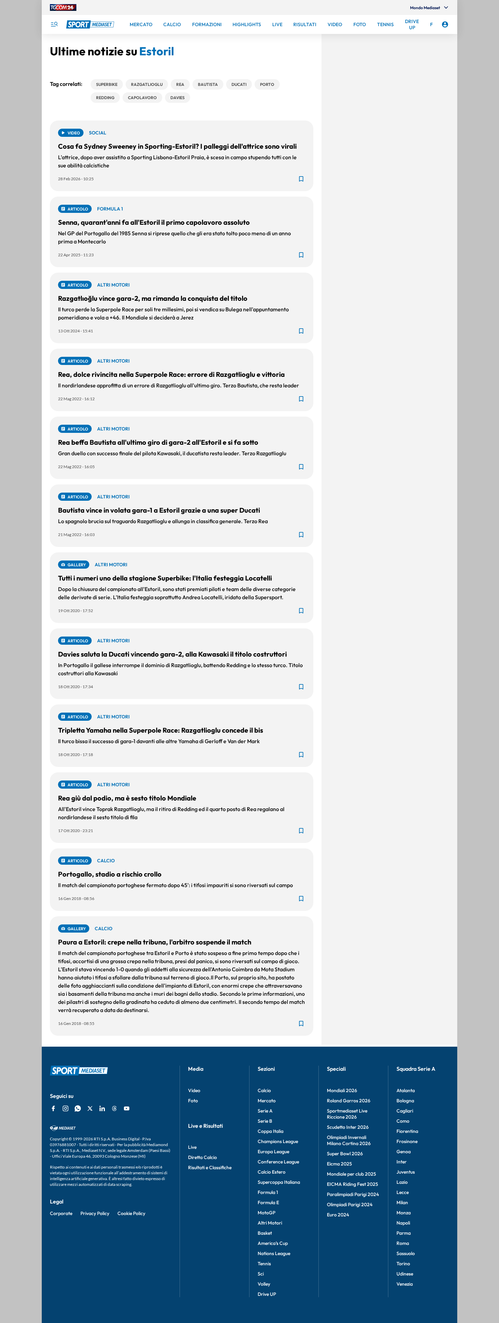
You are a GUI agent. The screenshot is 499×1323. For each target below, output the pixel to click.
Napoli (403, 1223)
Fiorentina (407, 1131)
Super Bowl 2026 (345, 1154)
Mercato (267, 1101)
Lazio (402, 1182)
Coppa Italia (270, 1131)
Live (192, 1147)
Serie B (265, 1121)
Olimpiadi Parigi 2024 (349, 1204)
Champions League (278, 1141)
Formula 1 (268, 1192)
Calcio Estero (271, 1172)
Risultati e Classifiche (210, 1167)
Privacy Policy (94, 1213)
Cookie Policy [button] (131, 1213)
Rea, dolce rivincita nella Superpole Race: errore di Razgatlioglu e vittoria (171, 374)
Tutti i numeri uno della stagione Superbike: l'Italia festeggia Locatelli (165, 578)
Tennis (264, 1264)
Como (402, 1121)
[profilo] (445, 24)
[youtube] (126, 1108)
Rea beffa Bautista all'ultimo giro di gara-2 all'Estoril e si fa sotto (158, 442)
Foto (193, 1101)
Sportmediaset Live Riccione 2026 (347, 1114)
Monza (403, 1213)
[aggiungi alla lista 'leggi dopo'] (301, 179)
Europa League (273, 1152)
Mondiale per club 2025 (351, 1174)
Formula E (268, 1202)
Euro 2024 (338, 1215)
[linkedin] (102, 1108)
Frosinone (407, 1141)
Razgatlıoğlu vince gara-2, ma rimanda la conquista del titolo (152, 298)
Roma (402, 1243)
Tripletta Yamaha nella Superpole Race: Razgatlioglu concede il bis (160, 730)
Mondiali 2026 (342, 1090)
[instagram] (65, 1108)
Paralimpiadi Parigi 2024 (353, 1194)
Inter (401, 1162)
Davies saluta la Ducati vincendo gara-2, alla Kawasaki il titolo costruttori (172, 654)
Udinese (404, 1274)
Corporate (61, 1213)
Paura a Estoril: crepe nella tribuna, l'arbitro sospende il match (154, 942)
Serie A (265, 1111)
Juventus (405, 1172)
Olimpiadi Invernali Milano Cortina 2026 (349, 1140)
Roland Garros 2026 (348, 1101)
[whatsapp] (77, 1108)
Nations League (274, 1253)
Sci (261, 1274)
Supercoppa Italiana (279, 1182)
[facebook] (53, 1108)
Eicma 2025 (339, 1164)
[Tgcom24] (63, 7)
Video (194, 1090)
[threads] (114, 1108)
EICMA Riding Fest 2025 (352, 1184)
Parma (403, 1233)
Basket (265, 1233)
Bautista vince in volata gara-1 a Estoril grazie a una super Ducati (159, 510)
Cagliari (404, 1111)
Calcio (264, 1090)
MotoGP (266, 1213)
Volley (264, 1284)
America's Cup (273, 1243)
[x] (90, 1108)
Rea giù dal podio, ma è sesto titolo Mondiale (127, 798)
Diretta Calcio (202, 1157)
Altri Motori (270, 1223)
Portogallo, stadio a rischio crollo (110, 874)
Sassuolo (405, 1253)
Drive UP (267, 1294)
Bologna (405, 1101)
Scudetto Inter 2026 (348, 1127)
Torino (403, 1264)
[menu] (54, 24)
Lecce (402, 1192)
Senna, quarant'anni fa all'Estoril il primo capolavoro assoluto (154, 222)
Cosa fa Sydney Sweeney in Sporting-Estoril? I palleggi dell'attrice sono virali (177, 146)
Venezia (404, 1284)
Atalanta (405, 1090)
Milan (402, 1202)
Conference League (278, 1162)
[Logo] (91, 24)
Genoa (403, 1152)
